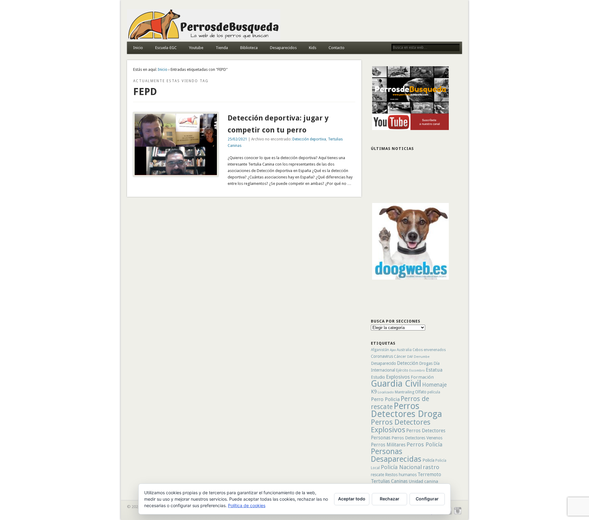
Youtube (196, 47)
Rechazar (389, 498)
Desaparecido (383, 363)
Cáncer (400, 356)
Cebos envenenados (429, 350)
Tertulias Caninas (389, 481)
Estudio (378, 377)
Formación (422, 377)
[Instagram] (457, 513)
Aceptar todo (351, 498)
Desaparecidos (283, 47)
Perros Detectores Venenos (416, 437)
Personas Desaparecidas (396, 455)
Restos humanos (401, 474)
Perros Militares (388, 445)
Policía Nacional (401, 467)
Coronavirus (382, 356)
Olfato (420, 391)
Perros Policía (424, 444)
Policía (428, 460)
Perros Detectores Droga (406, 410)
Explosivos (398, 377)
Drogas (426, 363)
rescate (377, 474)
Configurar (427, 498)
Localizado (386, 392)
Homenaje (434, 385)
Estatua (434, 370)
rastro (431, 467)
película (433, 392)
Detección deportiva (309, 139)
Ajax (393, 350)
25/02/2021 (237, 139)
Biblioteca (249, 47)
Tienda (222, 47)
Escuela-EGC (166, 47)
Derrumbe (421, 357)
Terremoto (429, 474)
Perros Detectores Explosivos (400, 426)
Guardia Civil (396, 383)
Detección (407, 363)
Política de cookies (246, 505)
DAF (410, 357)
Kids (312, 47)
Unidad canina (423, 481)
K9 (374, 391)
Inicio (138, 47)
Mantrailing (404, 392)
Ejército (402, 370)
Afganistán (380, 350)
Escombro (417, 371)
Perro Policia (385, 399)
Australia (404, 350)
